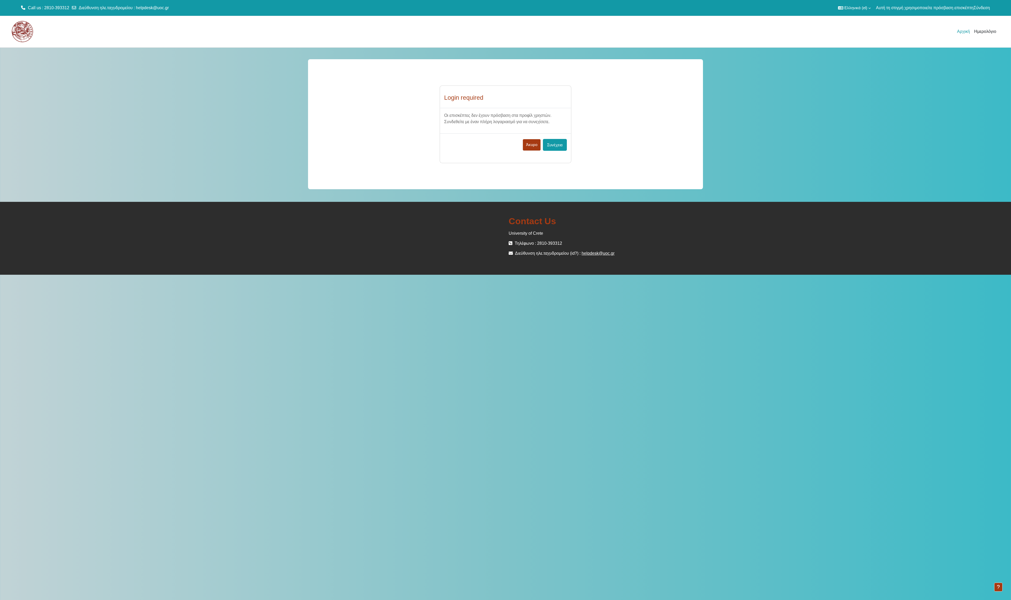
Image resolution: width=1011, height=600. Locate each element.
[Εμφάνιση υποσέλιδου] (998, 587)
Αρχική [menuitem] (963, 31)
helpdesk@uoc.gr (152, 8)
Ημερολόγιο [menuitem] (985, 31)
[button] (854, 8)
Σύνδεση (982, 8)
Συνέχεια (555, 145)
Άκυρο (531, 144)
